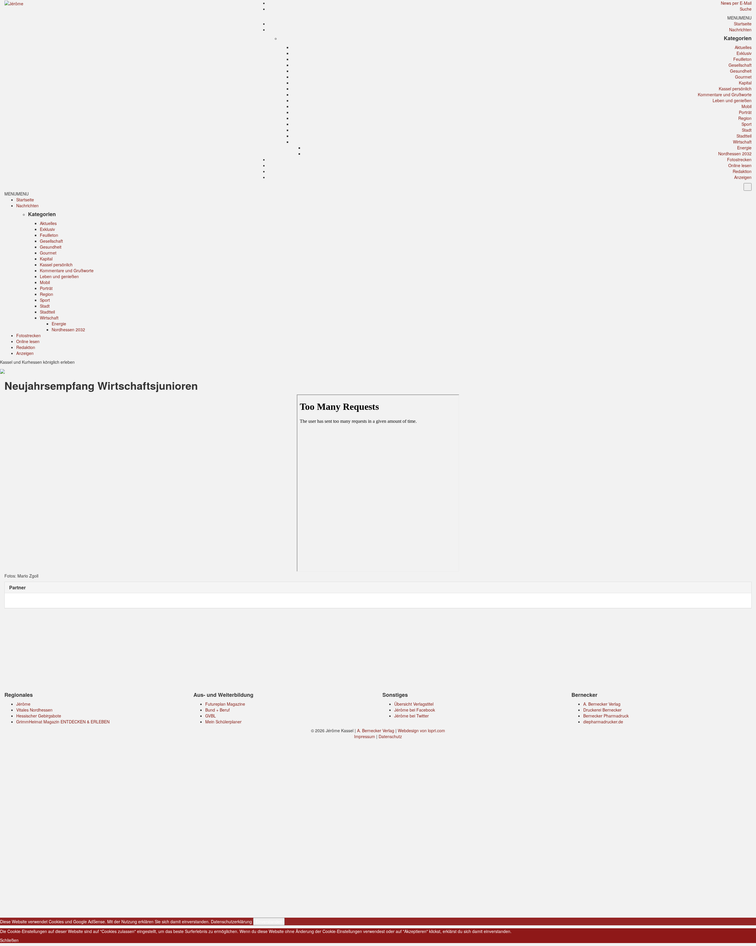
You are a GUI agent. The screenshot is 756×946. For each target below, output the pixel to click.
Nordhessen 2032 (735, 153)
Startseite (743, 24)
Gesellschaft (740, 65)
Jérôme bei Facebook (414, 710)
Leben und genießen (732, 100)
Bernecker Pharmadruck (606, 716)
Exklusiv (744, 53)
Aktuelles (743, 47)
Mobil (747, 106)
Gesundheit (741, 71)
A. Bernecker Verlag (601, 704)
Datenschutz (390, 736)
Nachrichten (740, 29)
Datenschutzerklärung (231, 921)
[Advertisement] (378, 651)
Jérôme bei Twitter (411, 716)
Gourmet (743, 77)
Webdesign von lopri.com (421, 730)
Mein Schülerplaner (223, 722)
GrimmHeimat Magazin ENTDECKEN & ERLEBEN (63, 722)
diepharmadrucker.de (603, 722)
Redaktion (742, 171)
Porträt (745, 112)
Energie (744, 148)
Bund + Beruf (217, 710)
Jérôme (23, 704)
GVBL (210, 716)
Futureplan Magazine (225, 704)
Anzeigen (743, 177)
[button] (739, 18)
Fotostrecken (739, 159)
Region (745, 118)
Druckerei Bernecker (602, 710)
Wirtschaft (742, 142)
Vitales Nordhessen (34, 710)
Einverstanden (268, 921)
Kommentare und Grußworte (725, 94)
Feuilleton (742, 59)
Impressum (364, 736)
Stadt (747, 130)
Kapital (745, 83)
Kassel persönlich (735, 89)
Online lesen (740, 165)
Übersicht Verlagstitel (414, 704)
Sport (747, 124)
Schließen (9, 940)
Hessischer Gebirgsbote (38, 716)
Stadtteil (744, 136)
